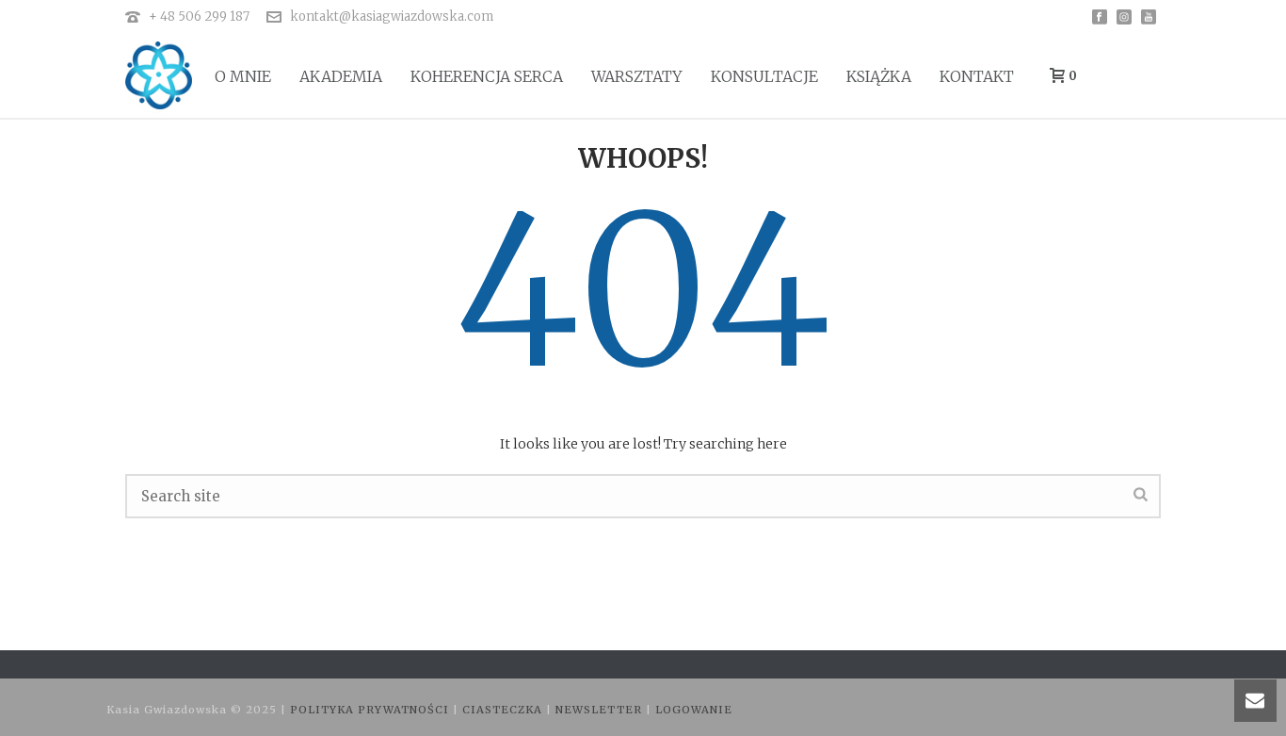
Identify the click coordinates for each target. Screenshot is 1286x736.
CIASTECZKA (504, 709)
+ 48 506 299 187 (199, 16)
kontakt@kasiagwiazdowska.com (391, 16)
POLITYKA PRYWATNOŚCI (371, 709)
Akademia (340, 76)
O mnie (243, 76)
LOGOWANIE (693, 709)
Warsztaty (637, 76)
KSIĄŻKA (878, 76)
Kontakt (977, 76)
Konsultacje (764, 76)
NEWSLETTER (600, 709)
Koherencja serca (486, 76)
